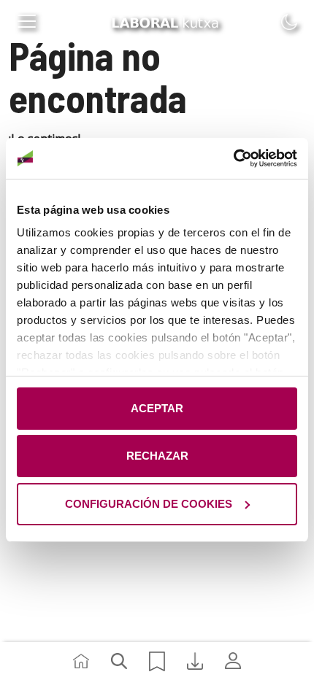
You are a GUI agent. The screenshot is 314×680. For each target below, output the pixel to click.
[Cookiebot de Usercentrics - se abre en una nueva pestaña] (233, 158)
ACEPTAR (157, 408)
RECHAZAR (157, 455)
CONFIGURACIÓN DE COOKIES (148, 504)
